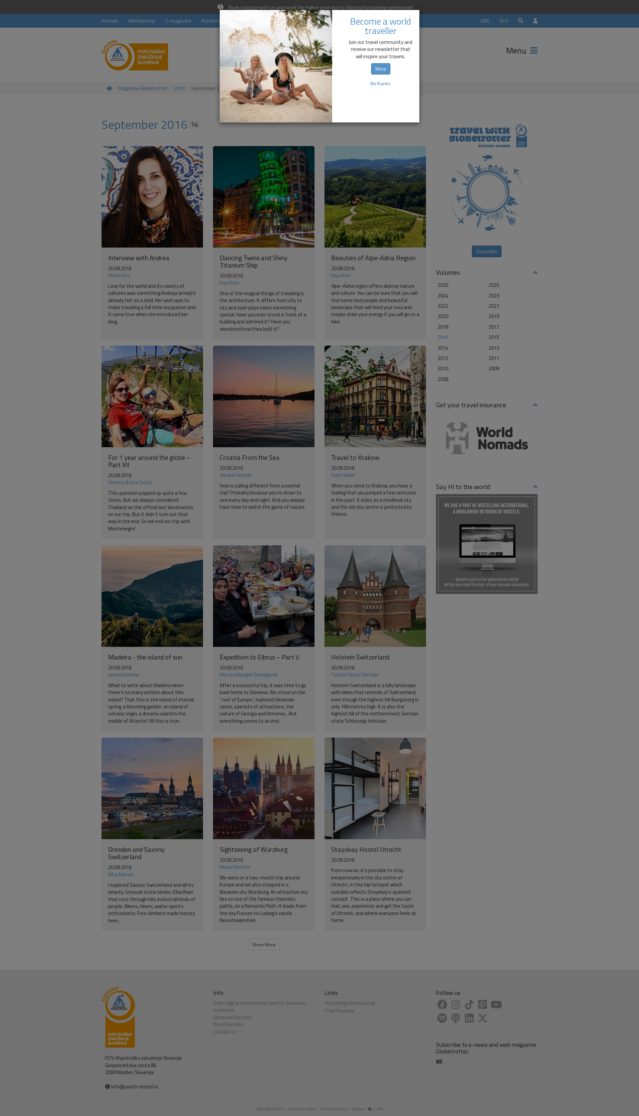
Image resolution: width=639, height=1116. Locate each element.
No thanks (380, 83)
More (380, 68)
